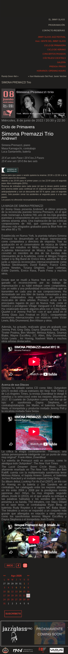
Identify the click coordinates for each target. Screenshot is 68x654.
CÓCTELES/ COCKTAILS (54, 58)
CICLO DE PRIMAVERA (55, 45)
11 (8, 591)
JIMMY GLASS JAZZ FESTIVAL (52, 37)
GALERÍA (61, 62)
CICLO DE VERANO (56, 49)
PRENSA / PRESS (57, 66)
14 (20, 591)
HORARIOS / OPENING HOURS (51, 71)
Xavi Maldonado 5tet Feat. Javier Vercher (48, 76)
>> (28, 576)
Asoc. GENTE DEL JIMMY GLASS (50, 41)
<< (4, 576)
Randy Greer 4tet (9, 76)
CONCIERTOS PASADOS (54, 54)
